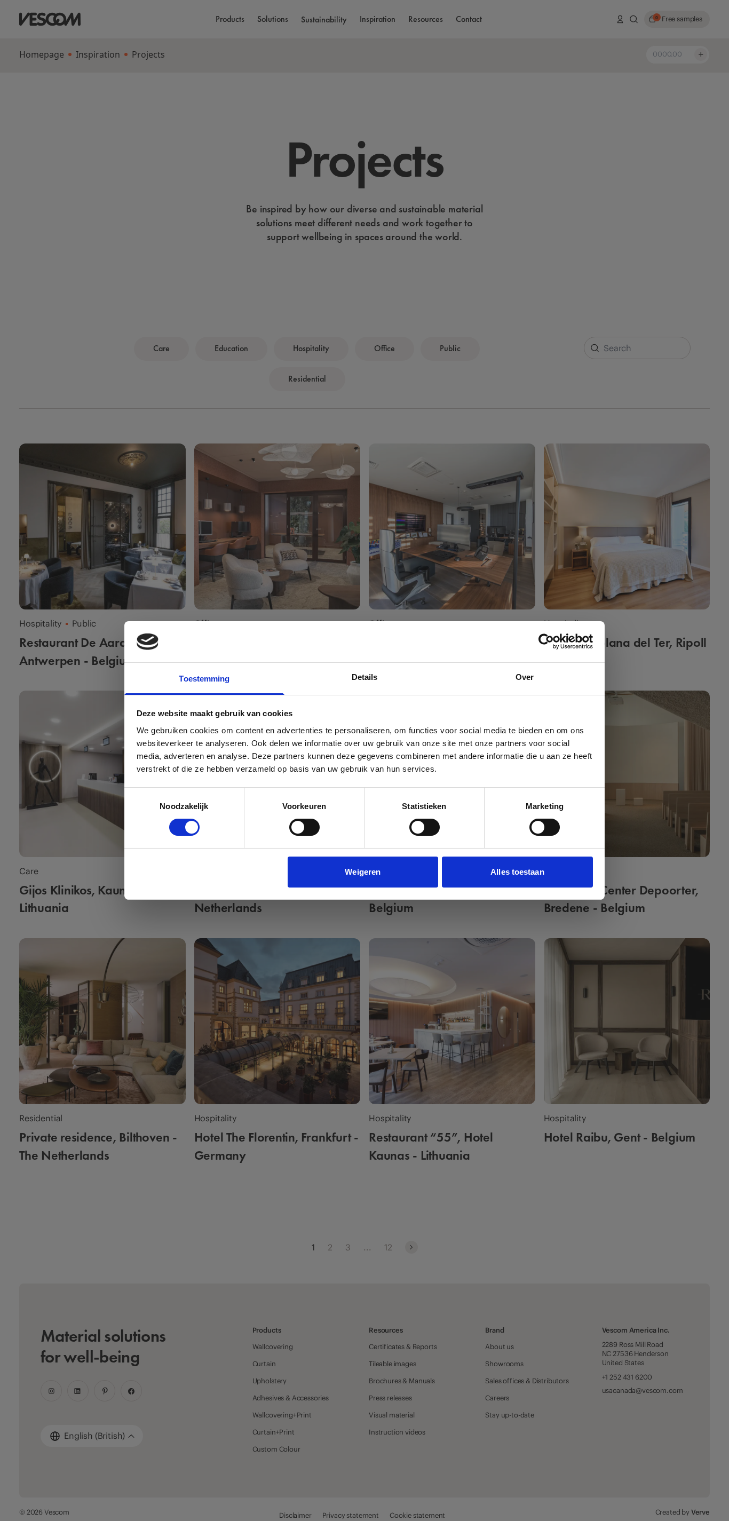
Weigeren (363, 871)
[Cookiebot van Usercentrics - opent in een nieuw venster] (546, 641)
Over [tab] (525, 677)
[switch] (304, 827)
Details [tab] (365, 677)
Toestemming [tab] (204, 678)
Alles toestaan (517, 871)
